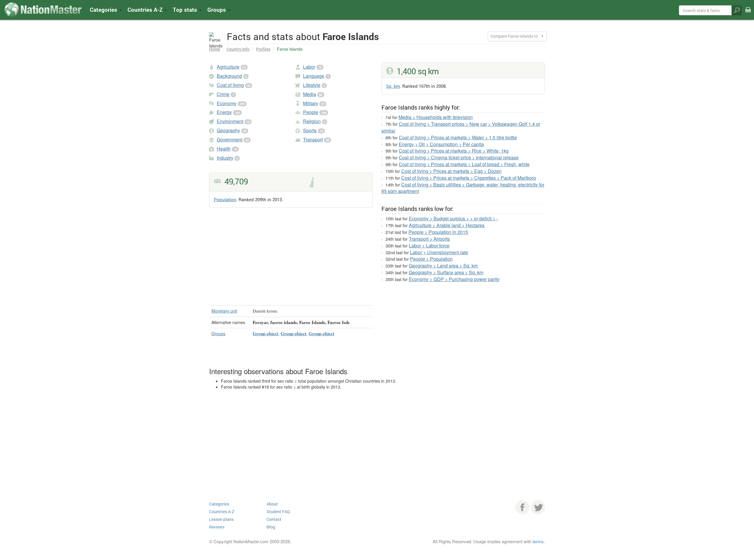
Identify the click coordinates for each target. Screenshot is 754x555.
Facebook (522, 507)
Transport (313, 139)
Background (229, 75)
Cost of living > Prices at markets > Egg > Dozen (451, 171)
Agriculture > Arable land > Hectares (447, 225)
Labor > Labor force (429, 245)
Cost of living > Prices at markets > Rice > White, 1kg (454, 150)
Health (224, 148)
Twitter (538, 507)
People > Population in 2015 (438, 232)
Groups (217, 9)
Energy (224, 112)
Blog (271, 527)
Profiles (263, 49)
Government (229, 139)
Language (313, 75)
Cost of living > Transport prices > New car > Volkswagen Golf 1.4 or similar (460, 127)
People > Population (431, 258)
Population (225, 199)
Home (214, 49)
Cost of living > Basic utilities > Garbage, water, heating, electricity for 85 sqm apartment (462, 188)
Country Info (237, 49)
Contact (274, 519)
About (272, 504)
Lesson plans (221, 519)
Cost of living (230, 85)
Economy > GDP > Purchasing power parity (454, 279)
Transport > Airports (429, 238)
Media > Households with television (436, 117)
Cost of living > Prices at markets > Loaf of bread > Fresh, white (464, 164)
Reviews (216, 527)
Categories (104, 9)
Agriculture (228, 66)
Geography (228, 130)
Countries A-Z (221, 511)
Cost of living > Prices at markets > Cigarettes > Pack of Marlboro (468, 177)
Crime (223, 94)
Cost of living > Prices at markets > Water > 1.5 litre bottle (458, 137)
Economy (227, 103)
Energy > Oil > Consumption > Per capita (441, 144)
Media (309, 94)
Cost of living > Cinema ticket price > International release (459, 157)
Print (748, 13)
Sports (310, 130)
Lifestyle (311, 85)
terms (538, 541)
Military (310, 103)
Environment (230, 121)
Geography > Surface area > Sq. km (446, 272)
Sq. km (393, 86)
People (310, 112)
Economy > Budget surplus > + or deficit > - (453, 218)
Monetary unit (224, 311)
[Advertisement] (291, 256)
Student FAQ (278, 511)
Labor (309, 66)
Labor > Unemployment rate (439, 252)
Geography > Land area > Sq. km (443, 265)
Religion (312, 121)
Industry (225, 157)
